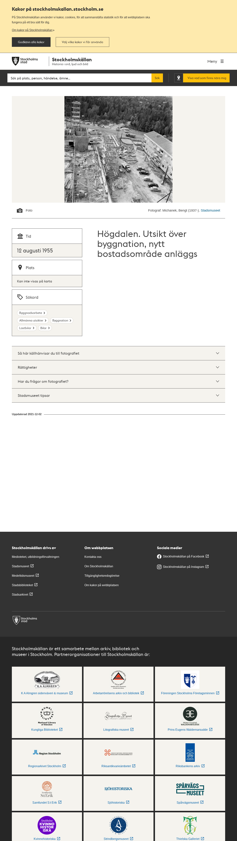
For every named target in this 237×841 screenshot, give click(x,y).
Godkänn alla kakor (31, 42)
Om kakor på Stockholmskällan (32, 30)
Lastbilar (25, 328)
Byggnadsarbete (30, 313)
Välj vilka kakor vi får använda (82, 42)
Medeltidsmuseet (23, 575)
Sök (157, 78)
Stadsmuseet (210, 210)
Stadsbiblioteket (22, 585)
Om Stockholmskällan (98, 566)
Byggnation (60, 320)
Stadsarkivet (20, 594)
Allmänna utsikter (31, 320)
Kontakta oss (92, 556)
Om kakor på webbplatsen (101, 585)
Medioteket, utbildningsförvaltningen (35, 556)
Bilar (43, 328)
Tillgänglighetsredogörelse (101, 575)
